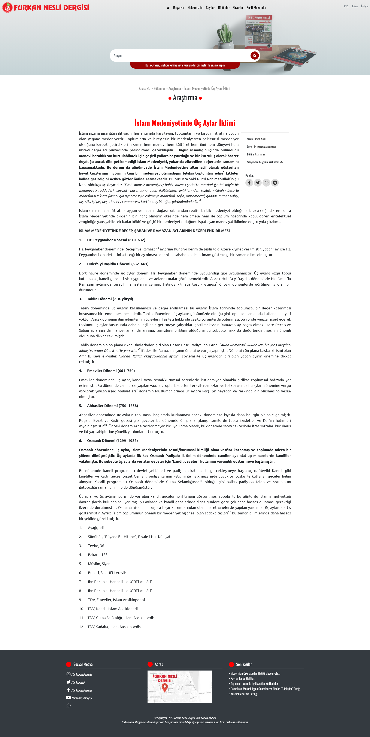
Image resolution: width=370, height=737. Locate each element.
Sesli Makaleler (256, 7)
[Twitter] (258, 183)
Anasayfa (144, 88)
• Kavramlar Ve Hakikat (242, 678)
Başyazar (178, 7)
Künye (355, 6)
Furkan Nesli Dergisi (184, 718)
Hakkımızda (195, 7)
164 (264, 146)
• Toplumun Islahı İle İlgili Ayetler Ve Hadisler (253, 683)
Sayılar (210, 7)
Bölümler (224, 7)
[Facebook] (249, 183)
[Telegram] (275, 183)
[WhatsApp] (266, 183)
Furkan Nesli (260, 139)
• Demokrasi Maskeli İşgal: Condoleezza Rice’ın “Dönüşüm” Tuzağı (264, 688)
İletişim (364, 6)
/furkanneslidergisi (81, 674)
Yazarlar (238, 7)
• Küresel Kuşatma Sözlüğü (243, 694)
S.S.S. (346, 6)
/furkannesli (77, 682)
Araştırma (175, 88)
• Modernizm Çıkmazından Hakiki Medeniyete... (254, 673)
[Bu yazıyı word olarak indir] (281, 162)
